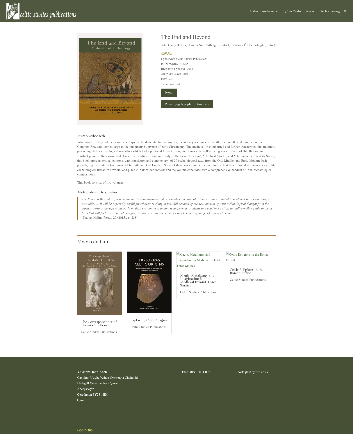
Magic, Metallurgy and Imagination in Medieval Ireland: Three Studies (198, 280)
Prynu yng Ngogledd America (187, 103)
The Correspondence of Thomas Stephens (99, 323)
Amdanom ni (270, 11)
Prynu (169, 92)
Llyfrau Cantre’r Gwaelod (298, 11)
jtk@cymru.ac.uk (256, 372)
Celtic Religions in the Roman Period (246, 271)
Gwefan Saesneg (330, 11)
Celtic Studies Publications (99, 331)
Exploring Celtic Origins (149, 320)
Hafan (254, 11)
